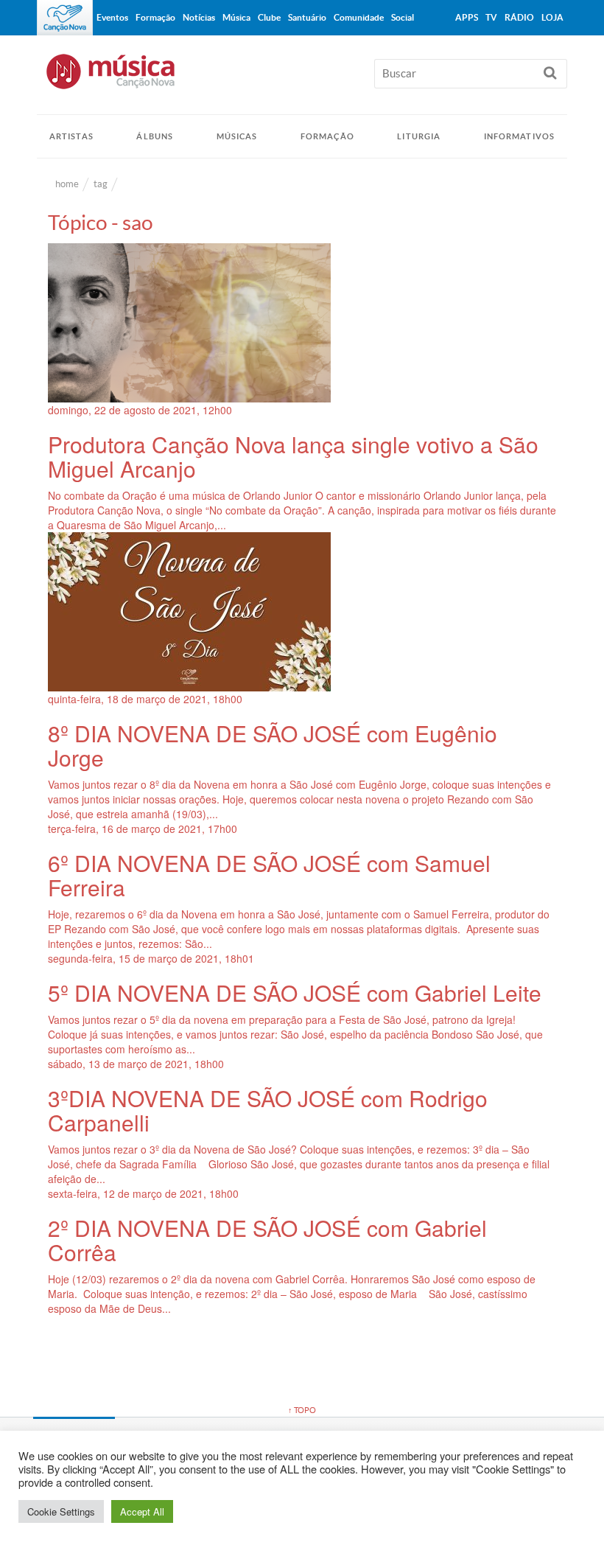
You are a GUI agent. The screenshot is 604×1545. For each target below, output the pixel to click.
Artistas (71, 136)
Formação (327, 136)
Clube (269, 17)
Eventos (112, 17)
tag (101, 183)
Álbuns (154, 136)
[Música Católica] (302, 78)
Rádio (519, 17)
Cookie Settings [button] (61, 1511)
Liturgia (418, 136)
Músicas (237, 136)
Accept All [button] (142, 1511)
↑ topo (302, 1410)
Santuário (307, 17)
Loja (552, 17)
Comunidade (359, 17)
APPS (466, 17)
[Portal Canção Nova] (65, 17)
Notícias (199, 17)
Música (236, 17)
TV (491, 17)
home (67, 183)
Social (402, 17)
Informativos (519, 136)
